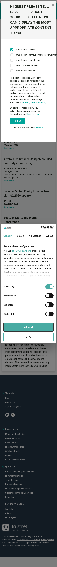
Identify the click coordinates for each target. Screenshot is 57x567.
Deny (28, 336)
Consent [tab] (7, 236)
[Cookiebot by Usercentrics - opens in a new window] (41, 228)
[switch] (49, 295)
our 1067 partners (21, 251)
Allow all (28, 327)
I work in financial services (26, 65)
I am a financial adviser (25, 49)
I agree (17, 121)
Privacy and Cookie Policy (34, 102)
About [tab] (49, 236)
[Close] (53, 5)
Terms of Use (33, 114)
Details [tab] (20, 236)
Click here (38, 128)
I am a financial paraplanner (27, 60)
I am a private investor (25, 71)
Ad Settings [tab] (35, 236)
